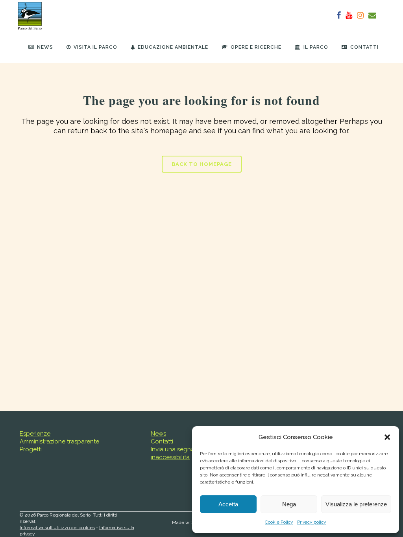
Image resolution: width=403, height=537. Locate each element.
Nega (289, 504)
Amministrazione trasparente (59, 441)
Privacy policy (311, 522)
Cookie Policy (279, 522)
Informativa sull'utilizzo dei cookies (57, 527)
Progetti (31, 449)
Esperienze (35, 433)
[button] (387, 437)
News (158, 433)
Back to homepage (202, 164)
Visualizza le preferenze (356, 504)
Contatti (162, 441)
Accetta (228, 504)
